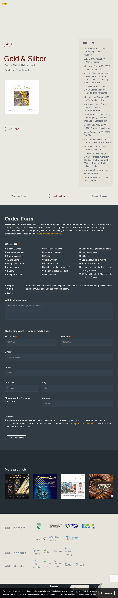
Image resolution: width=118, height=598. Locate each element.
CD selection (12, 244)
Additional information (16, 300)
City (44, 383)
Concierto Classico (90, 252)
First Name (11, 336)
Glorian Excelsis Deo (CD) (56, 271)
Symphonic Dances (16, 274)
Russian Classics (15, 256)
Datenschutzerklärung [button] (87, 594)
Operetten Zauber (52, 263)
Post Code (10, 383)
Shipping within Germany (17, 398)
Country (46, 398)
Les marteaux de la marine (94, 260)
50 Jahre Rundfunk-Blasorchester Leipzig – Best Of (97, 269)
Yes (8, 402)
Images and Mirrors (16, 263)
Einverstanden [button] (106, 593)
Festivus (48, 256)
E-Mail (8, 352)
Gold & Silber (50, 260)
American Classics (52, 252)
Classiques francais (53, 249)
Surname (66, 336)
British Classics (14, 249)
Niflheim (85, 256)
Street (8, 367)
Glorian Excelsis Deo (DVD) (57, 267)
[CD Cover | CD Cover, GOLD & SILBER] (22, 97)
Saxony (10, 271)
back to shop (59, 196)
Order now (14, 129)
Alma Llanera (13, 267)
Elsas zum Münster (90, 263)
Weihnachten (50, 274)
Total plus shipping (10, 287)
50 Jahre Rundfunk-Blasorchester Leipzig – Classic (97, 275)
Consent (9, 417)
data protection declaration (49, 234)
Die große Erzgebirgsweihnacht (96, 249)
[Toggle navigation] (4, 4)
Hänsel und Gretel (15, 252)
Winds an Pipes (14, 260)
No (15, 402)
